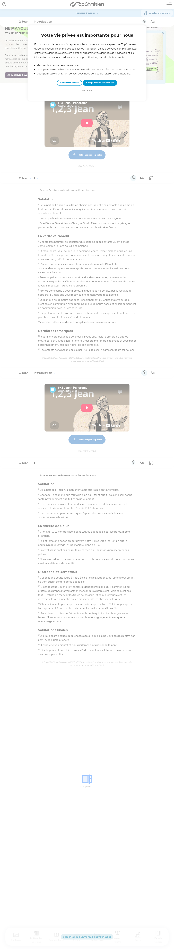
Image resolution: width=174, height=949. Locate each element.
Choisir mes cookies (69, 83)
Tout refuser (87, 90)
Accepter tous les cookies (100, 82)
